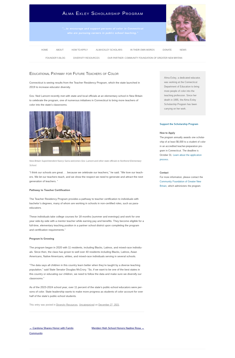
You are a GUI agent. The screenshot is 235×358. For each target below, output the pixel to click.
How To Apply (80, 50)
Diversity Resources (86, 58)
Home (44, 50)
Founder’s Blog (55, 58)
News (183, 50)
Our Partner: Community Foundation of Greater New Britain (145, 58)
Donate (167, 50)
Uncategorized (86, 304)
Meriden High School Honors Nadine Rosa (118, 328)
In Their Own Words (142, 50)
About (60, 50)
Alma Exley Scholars (109, 50)
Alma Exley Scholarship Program (102, 13)
